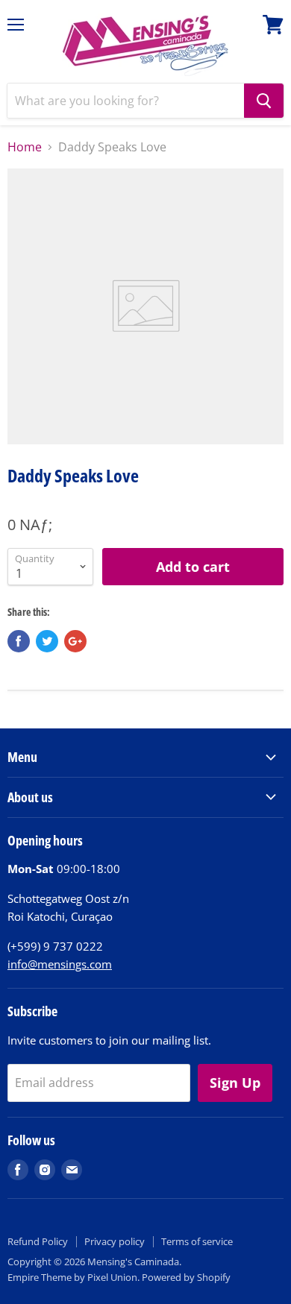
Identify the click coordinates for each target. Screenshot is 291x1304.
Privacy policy (114, 1241)
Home (24, 147)
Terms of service (197, 1241)
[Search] (264, 101)
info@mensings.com (59, 964)
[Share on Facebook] (18, 641)
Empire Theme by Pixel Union (72, 1277)
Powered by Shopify (186, 1277)
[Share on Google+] (75, 641)
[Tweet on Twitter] (47, 641)
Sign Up (235, 1083)
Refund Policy (37, 1241)
